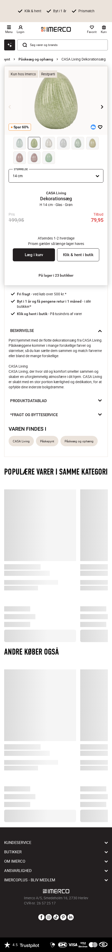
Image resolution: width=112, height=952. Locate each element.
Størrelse (21, 169)
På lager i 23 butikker (56, 275)
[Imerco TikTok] (56, 917)
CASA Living (21, 441)
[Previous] (9, 107)
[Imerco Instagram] (49, 917)
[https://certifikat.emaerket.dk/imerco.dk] (103, 945)
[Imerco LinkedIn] (70, 917)
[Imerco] (56, 29)
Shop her (17, 15)
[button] (56, 193)
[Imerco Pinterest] (63, 917)
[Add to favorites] (100, 127)
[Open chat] (9, 44)
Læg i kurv (34, 254)
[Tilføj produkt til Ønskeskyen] (93, 127)
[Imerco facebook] (41, 917)
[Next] (102, 107)
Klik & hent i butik (78, 254)
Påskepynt (47, 441)
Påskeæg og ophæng (35, 59)
